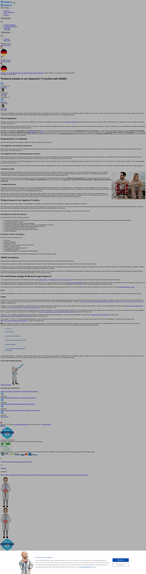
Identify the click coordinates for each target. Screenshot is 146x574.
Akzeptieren (120, 560)
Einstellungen (121, 565)
